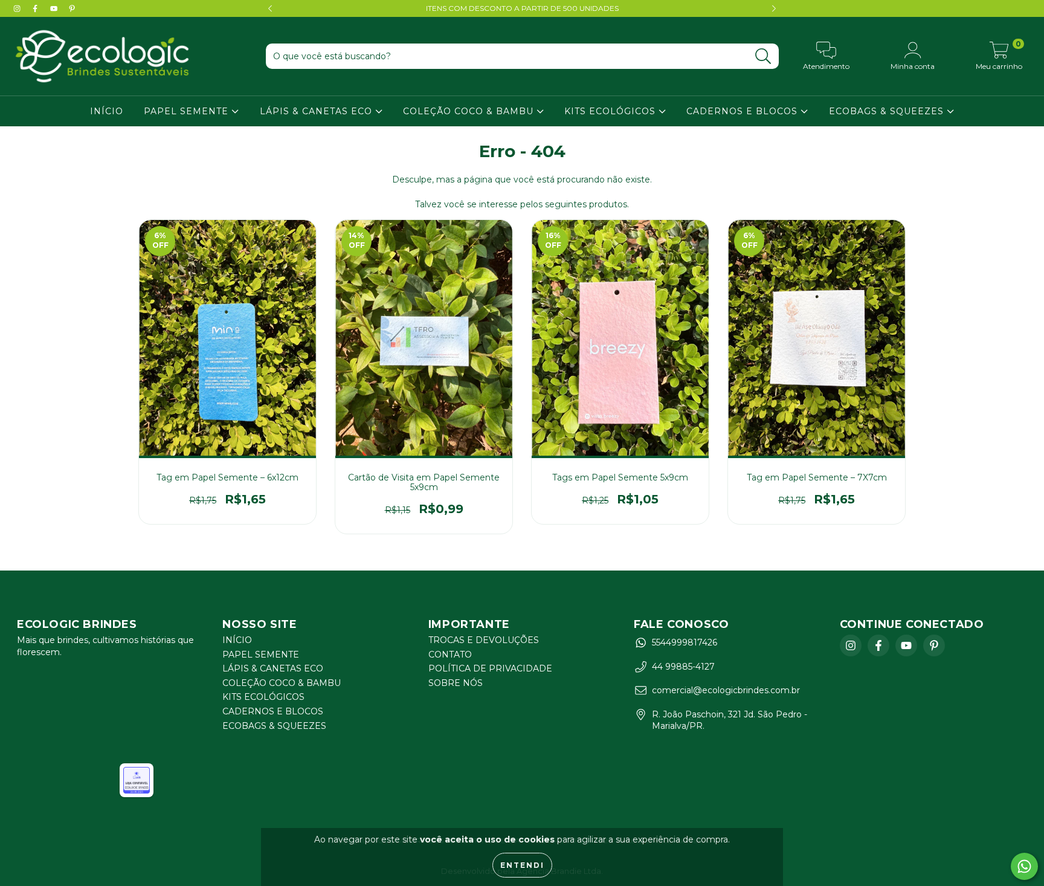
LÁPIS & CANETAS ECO (317, 111)
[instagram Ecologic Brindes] (18, 8)
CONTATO (450, 654)
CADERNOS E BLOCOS (743, 111)
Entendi (522, 865)
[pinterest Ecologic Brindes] (72, 8)
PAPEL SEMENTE (187, 111)
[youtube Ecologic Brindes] (55, 8)
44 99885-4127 (683, 666)
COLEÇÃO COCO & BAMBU (469, 111)
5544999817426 (684, 642)
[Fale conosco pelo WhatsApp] (1024, 866)
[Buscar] (763, 56)
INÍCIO (106, 111)
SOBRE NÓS (455, 682)
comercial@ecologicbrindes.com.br (726, 690)
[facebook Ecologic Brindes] (36, 8)
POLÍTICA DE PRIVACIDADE (490, 668)
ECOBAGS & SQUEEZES (888, 111)
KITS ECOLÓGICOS (611, 111)
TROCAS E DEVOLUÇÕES (483, 640)
